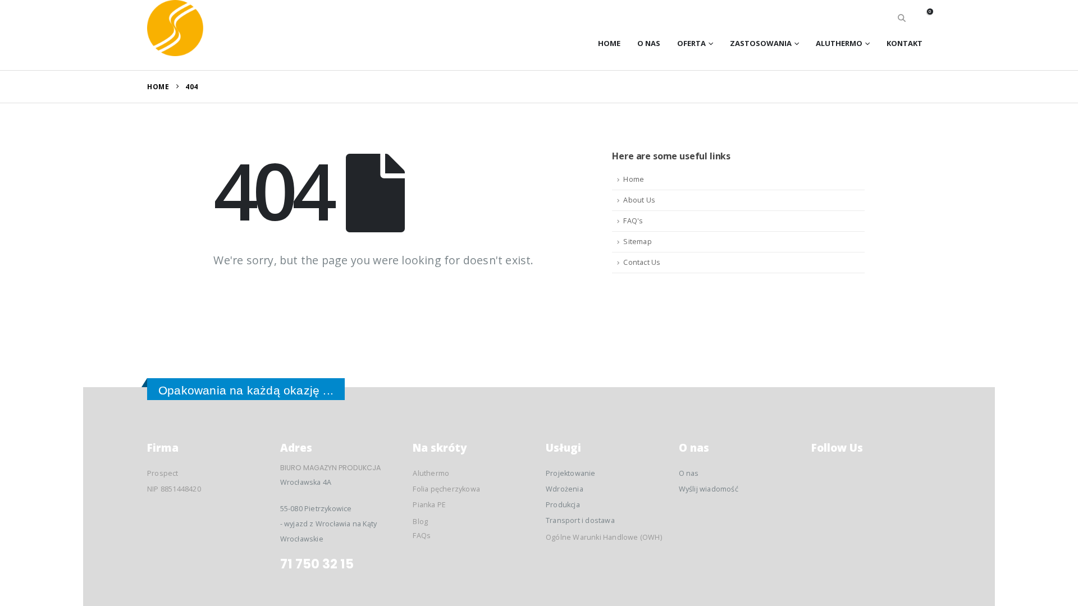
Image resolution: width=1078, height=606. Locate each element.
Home (609, 43)
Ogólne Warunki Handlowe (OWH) (604, 537)
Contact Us (641, 262)
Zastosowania (761, 43)
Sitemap (637, 241)
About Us (639, 200)
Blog (420, 521)
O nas (648, 43)
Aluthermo (839, 43)
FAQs (422, 535)
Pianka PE (429, 504)
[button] (902, 17)
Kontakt (904, 43)
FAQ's (633, 221)
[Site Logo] (175, 28)
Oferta (691, 43)
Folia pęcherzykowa (446, 489)
